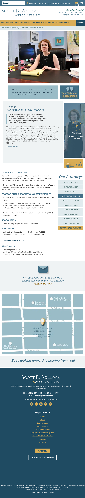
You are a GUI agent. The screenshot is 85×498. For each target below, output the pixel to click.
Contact (80, 23)
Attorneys (18, 23)
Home (3, 23)
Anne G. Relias (70, 191)
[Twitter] (45, 404)
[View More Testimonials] (69, 92)
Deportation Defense (42, 429)
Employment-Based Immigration (42, 433)
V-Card (79, 163)
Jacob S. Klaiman (71, 219)
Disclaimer (44, 492)
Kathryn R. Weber (71, 187)
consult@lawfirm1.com (44, 396)
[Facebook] (31, 404)
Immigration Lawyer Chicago (11, 28)
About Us (9, 23)
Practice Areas (42, 423)
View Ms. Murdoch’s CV (14, 240)
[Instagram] (36, 404)
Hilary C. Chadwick (71, 210)
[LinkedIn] (41, 404)
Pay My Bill (42, 451)
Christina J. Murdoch (71, 196)
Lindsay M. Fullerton (71, 200)
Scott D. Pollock (71, 182)
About (42, 420)
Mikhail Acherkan (71, 205)
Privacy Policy (36, 492)
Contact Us (42, 442)
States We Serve (42, 426)
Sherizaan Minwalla (71, 223)
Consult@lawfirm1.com (73, 15)
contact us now (42, 283)
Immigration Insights (60, 23)
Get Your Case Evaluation (71, 228)
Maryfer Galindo (71, 214)
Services (27, 23)
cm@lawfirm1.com (12, 146)
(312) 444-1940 (70, 12)
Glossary (42, 439)
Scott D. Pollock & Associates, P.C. (39, 489)
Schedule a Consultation (42, 457)
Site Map (50, 492)
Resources (47, 23)
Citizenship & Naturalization (43, 436)
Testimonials (37, 23)
